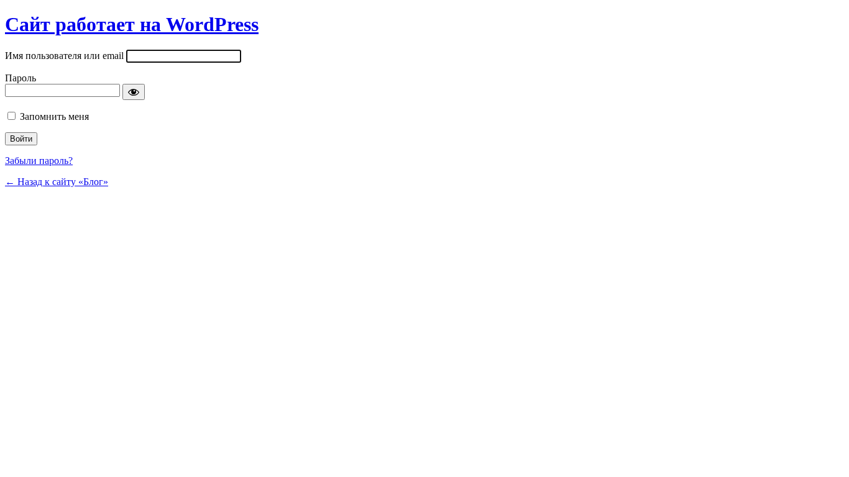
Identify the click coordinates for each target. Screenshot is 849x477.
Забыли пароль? (39, 160)
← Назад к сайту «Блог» (56, 181)
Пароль (20, 78)
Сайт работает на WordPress (132, 24)
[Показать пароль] (133, 92)
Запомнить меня (54, 116)
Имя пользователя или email (64, 55)
